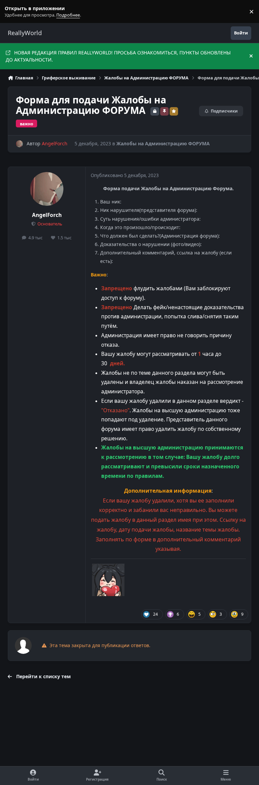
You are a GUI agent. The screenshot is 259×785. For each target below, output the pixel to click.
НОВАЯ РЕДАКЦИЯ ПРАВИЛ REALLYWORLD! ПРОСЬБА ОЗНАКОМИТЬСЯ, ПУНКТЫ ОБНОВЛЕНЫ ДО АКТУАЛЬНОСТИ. (118, 56)
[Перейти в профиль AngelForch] (19, 143)
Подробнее (13, 11)
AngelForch (47, 215)
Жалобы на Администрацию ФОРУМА (163, 143)
